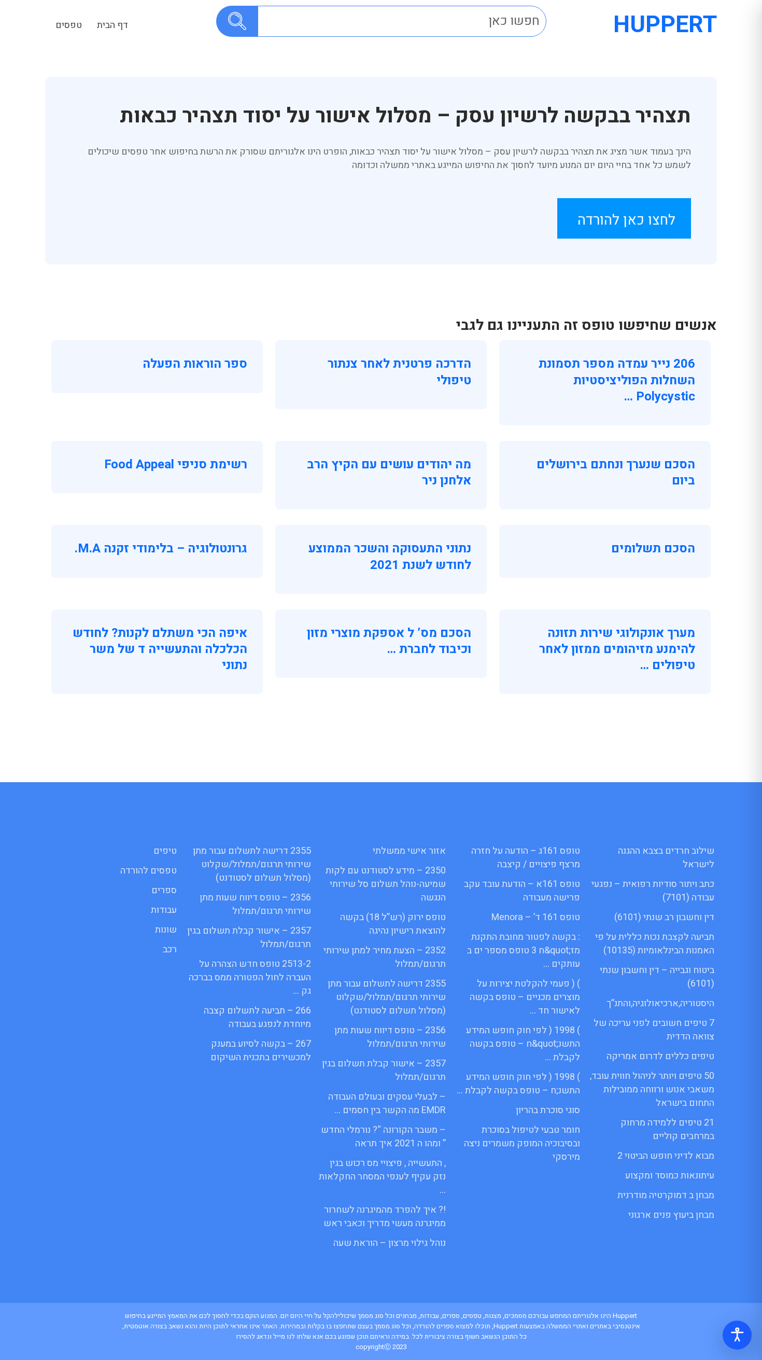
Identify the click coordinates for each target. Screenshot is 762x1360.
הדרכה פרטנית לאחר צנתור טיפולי (399, 372)
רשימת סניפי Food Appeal (175, 464)
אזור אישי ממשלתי (409, 851)
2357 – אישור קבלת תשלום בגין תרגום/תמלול (384, 1070)
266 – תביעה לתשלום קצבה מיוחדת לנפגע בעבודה (257, 1017)
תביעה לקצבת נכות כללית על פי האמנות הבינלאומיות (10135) (654, 943)
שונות (166, 930)
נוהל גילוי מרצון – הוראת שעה (389, 1243)
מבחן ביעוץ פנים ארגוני (671, 1215)
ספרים (164, 890)
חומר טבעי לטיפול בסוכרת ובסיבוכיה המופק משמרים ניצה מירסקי (522, 1143)
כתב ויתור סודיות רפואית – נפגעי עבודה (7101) (652, 891)
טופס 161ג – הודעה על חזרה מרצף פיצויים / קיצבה (525, 857)
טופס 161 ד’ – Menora (535, 917)
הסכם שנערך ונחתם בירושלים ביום (616, 472)
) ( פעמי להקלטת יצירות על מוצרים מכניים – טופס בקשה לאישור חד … (525, 997)
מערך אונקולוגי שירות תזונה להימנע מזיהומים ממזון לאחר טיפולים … (617, 649)
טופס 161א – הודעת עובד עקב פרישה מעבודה (522, 891)
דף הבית (112, 25)
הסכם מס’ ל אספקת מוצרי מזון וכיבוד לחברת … (389, 641)
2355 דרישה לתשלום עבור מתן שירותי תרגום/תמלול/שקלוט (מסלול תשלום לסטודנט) (387, 997)
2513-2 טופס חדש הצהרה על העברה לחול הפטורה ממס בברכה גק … (250, 977)
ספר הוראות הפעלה (195, 364)
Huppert (665, 25)
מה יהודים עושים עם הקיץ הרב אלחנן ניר (389, 472)
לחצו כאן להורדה (626, 220)
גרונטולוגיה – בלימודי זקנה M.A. (161, 548)
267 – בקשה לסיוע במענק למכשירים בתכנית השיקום (260, 1050)
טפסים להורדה (148, 871)
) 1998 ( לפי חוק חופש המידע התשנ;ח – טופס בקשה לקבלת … (518, 1084)
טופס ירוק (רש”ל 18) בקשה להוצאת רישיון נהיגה (393, 924)
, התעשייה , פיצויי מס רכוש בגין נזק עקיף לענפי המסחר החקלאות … (382, 1176)
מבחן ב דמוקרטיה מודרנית (665, 1195)
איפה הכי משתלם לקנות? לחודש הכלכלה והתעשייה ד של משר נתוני (160, 649)
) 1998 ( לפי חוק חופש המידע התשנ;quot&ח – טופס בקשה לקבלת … (523, 1043)
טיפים (165, 851)
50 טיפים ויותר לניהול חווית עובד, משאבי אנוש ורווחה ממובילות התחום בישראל (652, 1089)
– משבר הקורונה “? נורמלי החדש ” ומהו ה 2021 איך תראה (383, 1136)
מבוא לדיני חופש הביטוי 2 (665, 1156)
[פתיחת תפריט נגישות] (737, 1335)
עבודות (164, 910)
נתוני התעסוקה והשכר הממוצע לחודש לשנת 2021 (389, 556)
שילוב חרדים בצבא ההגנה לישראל (666, 857)
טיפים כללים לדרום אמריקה (660, 1056)
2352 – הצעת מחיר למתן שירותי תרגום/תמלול (384, 957)
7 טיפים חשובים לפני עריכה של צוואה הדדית (654, 1030)
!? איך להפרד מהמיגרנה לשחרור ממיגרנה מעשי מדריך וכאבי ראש (384, 1216)
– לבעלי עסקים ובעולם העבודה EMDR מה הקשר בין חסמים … (387, 1103)
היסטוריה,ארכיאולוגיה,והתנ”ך (660, 1003)
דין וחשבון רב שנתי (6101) (664, 917)
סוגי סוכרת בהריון (548, 1110)
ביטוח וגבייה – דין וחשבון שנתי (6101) (657, 977)
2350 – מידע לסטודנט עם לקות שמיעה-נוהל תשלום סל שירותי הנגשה (386, 884)
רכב (170, 949)
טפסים (68, 25)
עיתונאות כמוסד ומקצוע (669, 1176)
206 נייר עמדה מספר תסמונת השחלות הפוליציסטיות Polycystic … (617, 380)
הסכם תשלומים (653, 548)
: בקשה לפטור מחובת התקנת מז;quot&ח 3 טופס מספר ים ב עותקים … (523, 950)
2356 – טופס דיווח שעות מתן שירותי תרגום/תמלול (390, 1037)
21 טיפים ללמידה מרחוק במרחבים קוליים (667, 1129)
